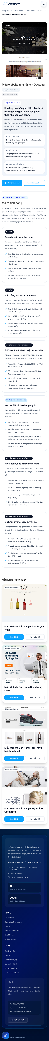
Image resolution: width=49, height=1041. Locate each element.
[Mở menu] (43, 3)
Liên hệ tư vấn (33, 862)
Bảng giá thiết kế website (13, 922)
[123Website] (11, 3)
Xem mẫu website (33, 183)
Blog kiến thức (10, 951)
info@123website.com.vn (19, 877)
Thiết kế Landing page (12, 931)
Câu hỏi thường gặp (12, 972)
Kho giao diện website (16, 862)
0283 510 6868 (16, 874)
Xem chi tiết (14, 637)
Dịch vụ (7, 926)
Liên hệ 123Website (18, 1020)
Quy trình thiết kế (11, 964)
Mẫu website (18, 11)
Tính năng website (11, 968)
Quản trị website (10, 939)
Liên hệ (7, 955)
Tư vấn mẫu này (14, 183)
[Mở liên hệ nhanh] (5, 1035)
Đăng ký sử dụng (11, 960)
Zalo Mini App (10, 935)
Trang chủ (5, 11)
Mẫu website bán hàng (35, 11)
